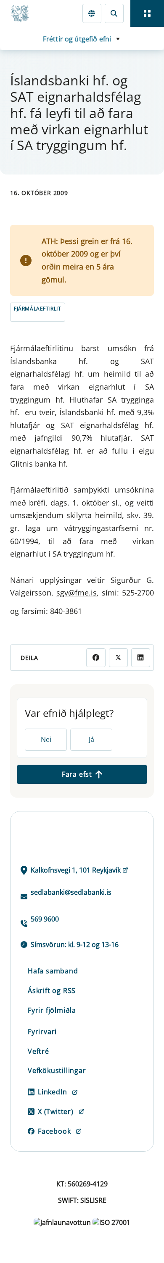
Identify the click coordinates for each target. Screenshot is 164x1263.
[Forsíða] (23, 13)
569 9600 (45, 919)
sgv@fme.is (76, 593)
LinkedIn (52, 1091)
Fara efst (77, 774)
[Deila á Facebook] (95, 657)
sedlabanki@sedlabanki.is (71, 892)
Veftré (38, 1051)
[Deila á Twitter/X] (118, 657)
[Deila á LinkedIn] (140, 657)
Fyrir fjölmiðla (52, 1010)
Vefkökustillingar (57, 1070)
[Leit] (114, 13)
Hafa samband (53, 970)
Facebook (54, 1131)
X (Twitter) (56, 1111)
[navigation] (147, 13)
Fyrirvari (42, 1031)
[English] (91, 13)
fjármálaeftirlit (37, 308)
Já (91, 739)
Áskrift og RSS (52, 990)
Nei (46, 739)
